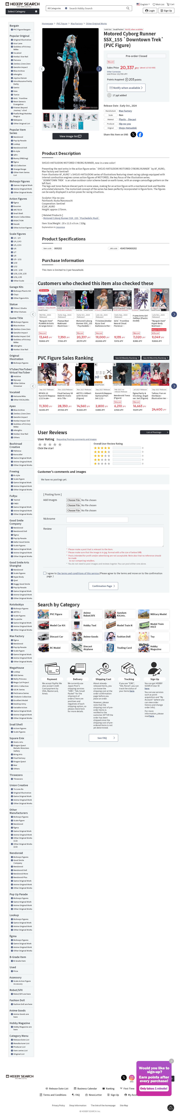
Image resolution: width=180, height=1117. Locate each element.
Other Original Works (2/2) (23, 845)
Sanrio (16, 87)
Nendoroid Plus (20, 877)
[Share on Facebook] (140, 134)
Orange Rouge (20, 169)
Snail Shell (18, 213)
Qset (16, 580)
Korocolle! (18, 454)
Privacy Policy (58, 1105)
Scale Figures (19, 545)
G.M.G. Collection (21, 686)
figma (16, 162)
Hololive (17, 376)
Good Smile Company (19, 861)
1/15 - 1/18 (18, 270)
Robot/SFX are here (22, 994)
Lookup (17, 144)
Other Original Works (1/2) (23, 839)
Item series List (21, 1050)
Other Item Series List (22, 173)
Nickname (49, 518)
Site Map (124, 1105)
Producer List (19, 1046)
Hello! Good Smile (22, 542)
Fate (15, 91)
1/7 (15, 252)
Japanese (60, 227)
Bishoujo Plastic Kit (22, 291)
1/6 (15, 248)
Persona (17, 60)
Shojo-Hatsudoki (128, 128)
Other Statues (20, 311)
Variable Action (20, 707)
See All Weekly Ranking (126, 357)
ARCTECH (18, 209)
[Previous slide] (42, 69)
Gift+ (16, 154)
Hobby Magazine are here (23, 1028)
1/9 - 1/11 (17, 259)
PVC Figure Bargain (22, 29)
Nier (15, 765)
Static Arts (18, 742)
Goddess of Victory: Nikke (22, 48)
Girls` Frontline (20, 98)
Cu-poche (18, 619)
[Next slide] (99, 69)
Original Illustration (22, 39)
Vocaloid (17, 53)
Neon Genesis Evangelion (20, 103)
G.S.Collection (20, 165)
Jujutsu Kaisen (20, 78)
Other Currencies (114, 72)
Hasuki (17, 224)
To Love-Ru (18, 789)
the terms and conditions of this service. (78, 573)
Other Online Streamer (19, 384)
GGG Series (18, 675)
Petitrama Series (21, 693)
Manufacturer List (21, 1043)
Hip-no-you (125, 123)
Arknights (18, 74)
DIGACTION (18, 220)
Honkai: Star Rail (21, 56)
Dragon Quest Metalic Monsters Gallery (21, 748)
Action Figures (20, 728)
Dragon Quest (20, 761)
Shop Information (77, 1105)
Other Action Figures (23, 227)
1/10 (15, 262)
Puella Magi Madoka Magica (23, 115)
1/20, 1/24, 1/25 (20, 273)
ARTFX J (17, 612)
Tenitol (17, 499)
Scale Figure (19, 479)
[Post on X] (133, 134)
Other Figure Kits (21, 298)
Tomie (16, 94)
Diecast (132, 119)
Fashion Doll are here (23, 1004)
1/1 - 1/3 (17, 237)
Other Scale (19, 280)
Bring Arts (18, 754)
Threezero (18, 778)
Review (47, 528)
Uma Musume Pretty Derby (23, 82)
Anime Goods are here (21, 1015)
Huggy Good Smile (22, 584)
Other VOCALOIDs (21, 399)
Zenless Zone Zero (22, 63)
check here (79, 708)
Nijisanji (17, 380)
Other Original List (22, 123)
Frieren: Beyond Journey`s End (21, 109)
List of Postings (154, 432)
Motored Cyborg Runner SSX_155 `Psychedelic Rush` (71, 218)
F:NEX (16, 503)
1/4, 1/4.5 (17, 241)
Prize (16, 971)
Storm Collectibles (22, 216)
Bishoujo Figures (21, 322)
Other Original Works (23, 192)
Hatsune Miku (20, 396)
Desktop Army (20, 703)
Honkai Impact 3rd (22, 336)
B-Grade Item (20, 960)
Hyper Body (19, 576)
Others (17, 437)
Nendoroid (18, 137)
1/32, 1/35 (18, 277)
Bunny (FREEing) (21, 158)
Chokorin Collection (22, 696)
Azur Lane (18, 43)
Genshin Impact (21, 67)
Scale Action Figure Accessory (22, 982)
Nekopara (18, 119)
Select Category (16, 11)
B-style (17, 151)
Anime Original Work (23, 188)
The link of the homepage (103, 1105)
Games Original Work (23, 185)
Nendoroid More (21, 873)
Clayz (16, 294)
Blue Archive (19, 70)
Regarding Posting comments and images (77, 439)
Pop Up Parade (20, 140)
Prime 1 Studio (20, 308)
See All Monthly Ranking (154, 357)
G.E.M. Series (19, 689)
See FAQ (102, 738)
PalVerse (17, 450)
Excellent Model (21, 700)
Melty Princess (20, 679)
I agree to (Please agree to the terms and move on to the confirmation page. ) (104, 575)
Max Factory (125, 110)
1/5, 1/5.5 (17, 245)
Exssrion (17, 206)
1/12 (15, 266)
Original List (19, 1054)
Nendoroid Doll (20, 147)
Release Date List (21, 1039)
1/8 (15, 255)
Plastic (122, 119)
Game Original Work (22, 458)
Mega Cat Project (21, 682)
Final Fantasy (19, 758)
